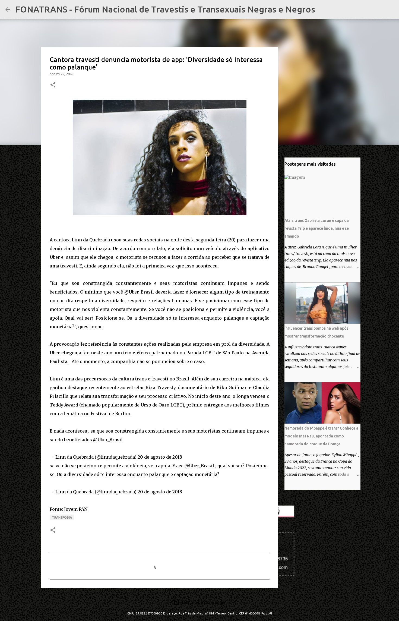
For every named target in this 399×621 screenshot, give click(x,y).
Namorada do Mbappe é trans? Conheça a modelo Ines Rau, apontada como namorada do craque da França (321, 436)
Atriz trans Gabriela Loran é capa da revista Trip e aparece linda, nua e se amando (316, 228)
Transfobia (62, 517)
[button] (53, 85)
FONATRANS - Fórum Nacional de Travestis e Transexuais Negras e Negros (165, 9)
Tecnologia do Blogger (203, 602)
